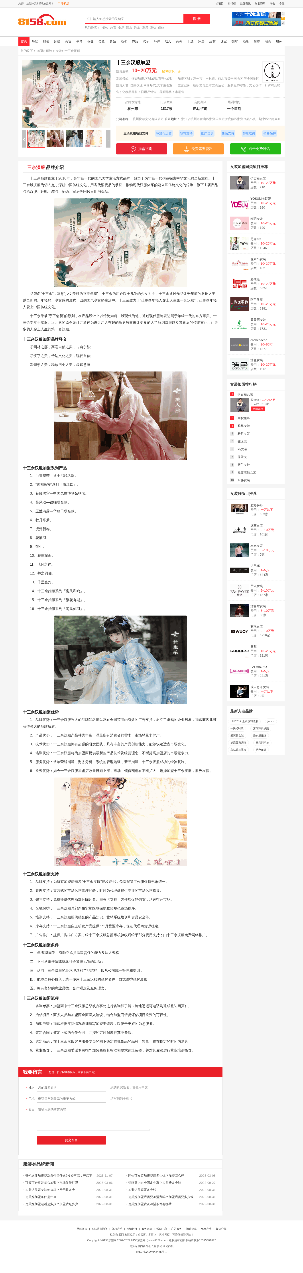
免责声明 (206, 1228)
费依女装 (256, 586)
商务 (179, 41)
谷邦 (253, 646)
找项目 (220, 3)
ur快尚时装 (237, 728)
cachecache (258, 340)
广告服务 (176, 1228)
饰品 (135, 41)
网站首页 (82, 1228)
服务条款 (147, 1228)
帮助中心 (161, 1228)
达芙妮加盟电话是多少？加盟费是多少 (51, 1204)
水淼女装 (244, 480)
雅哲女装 (244, 433)
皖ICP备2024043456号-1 (151, 1251)
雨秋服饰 (244, 418)
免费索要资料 (202, 149)
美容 (68, 41)
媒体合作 (221, 1228)
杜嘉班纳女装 (247, 472)
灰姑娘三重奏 (238, 749)
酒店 (246, 41)
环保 (157, 41)
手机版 (65, 3)
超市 (257, 41)
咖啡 (235, 41)
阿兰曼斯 (256, 299)
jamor (271, 721)
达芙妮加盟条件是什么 (40, 1197)
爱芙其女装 (237, 735)
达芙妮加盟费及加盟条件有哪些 (150, 1204)
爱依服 (255, 279)
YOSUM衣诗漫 (260, 198)
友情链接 (132, 1228)
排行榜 (232, 3)
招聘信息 (191, 1228)
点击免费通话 (259, 149)
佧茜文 (242, 457)
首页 (24, 41)
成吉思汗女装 (259, 687)
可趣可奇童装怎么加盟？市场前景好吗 (51, 1182)
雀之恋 (242, 441)
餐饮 (105, 28)
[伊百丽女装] (239, 410)
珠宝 (223, 41)
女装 (59, 51)
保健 (161, 28)
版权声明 (117, 1228)
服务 (279, 41)
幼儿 (168, 41)
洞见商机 (168, 1246)
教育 (113, 28)
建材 (212, 41)
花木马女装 (258, 259)
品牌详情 (258, 409)
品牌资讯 (245, 3)
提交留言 (71, 1140)
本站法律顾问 (100, 1228)
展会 (272, 3)
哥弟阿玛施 (262, 742)
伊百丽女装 (258, 178)
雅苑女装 (244, 426)
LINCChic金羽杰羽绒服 (244, 721)
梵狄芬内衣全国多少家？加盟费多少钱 (154, 1182)
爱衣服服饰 (259, 735)
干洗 (190, 41)
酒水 (129, 28)
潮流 (268, 41)
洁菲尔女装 (258, 606)
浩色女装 (256, 360)
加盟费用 (260, 3)
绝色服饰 (261, 749)
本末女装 (256, 545)
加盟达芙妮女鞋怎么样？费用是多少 (50, 1190)
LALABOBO (258, 667)
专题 (282, 3)
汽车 (137, 28)
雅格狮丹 (256, 505)
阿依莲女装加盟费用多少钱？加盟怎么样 (156, 1175)
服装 (46, 41)
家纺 (153, 28)
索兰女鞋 (244, 464)
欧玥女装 (256, 219)
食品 (121, 28)
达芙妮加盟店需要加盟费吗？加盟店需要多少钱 (160, 1197)
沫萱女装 (256, 525)
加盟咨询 (145, 149)
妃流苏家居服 (238, 742)
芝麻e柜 (256, 239)
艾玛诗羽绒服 (261, 728)
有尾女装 (256, 626)
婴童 (101, 41)
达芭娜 (255, 566)
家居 (145, 28)
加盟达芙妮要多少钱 (142, 1190)
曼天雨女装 (258, 320)
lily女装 (242, 449)
